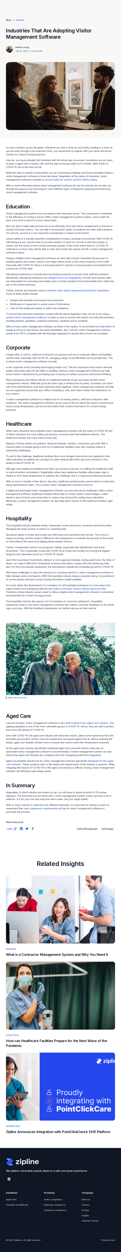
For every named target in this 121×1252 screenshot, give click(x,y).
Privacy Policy (108, 1240)
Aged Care (11, 1199)
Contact (85, 1210)
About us (86, 1199)
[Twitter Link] (27, 828)
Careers (86, 1205)
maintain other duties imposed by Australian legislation (78, 290)
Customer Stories (90, 1221)
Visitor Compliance (53, 1199)
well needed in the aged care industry (87, 723)
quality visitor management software (26, 317)
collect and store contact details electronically (79, 588)
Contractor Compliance (55, 1210)
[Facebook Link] (32, 828)
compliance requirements (43, 808)
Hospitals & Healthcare (17, 1205)
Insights (85, 1215)
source (22, 697)
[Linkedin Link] (21, 828)
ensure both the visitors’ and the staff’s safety (71, 179)
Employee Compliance (55, 1205)
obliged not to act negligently (64, 277)
